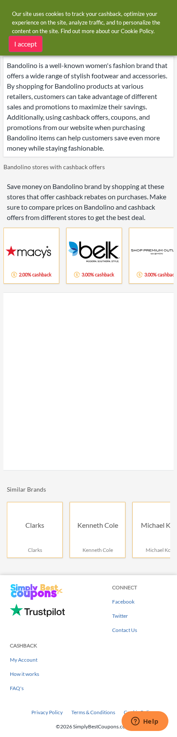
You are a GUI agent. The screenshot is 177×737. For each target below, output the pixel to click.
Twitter (120, 616)
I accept (25, 44)
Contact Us (124, 630)
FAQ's (17, 688)
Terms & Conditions (93, 712)
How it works (24, 674)
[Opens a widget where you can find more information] (144, 722)
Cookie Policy (137, 31)
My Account (23, 659)
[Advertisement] (88, 381)
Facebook (123, 601)
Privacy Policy (47, 712)
